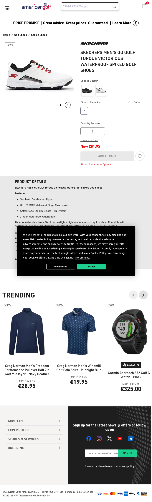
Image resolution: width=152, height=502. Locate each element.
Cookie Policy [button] (98, 252)
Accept (91, 266)
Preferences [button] (82, 257)
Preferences (60, 266)
